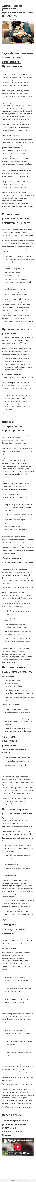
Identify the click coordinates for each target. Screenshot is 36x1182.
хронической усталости (18, 103)
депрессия (29, 130)
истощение (18, 348)
